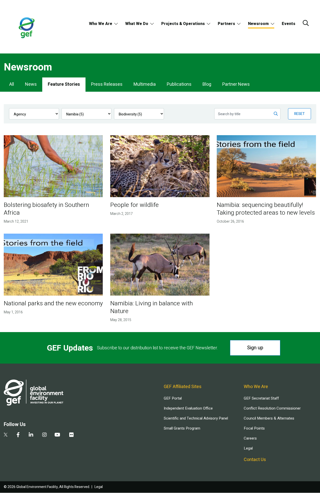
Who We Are (100, 24)
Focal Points (254, 428)
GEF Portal (173, 398)
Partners (226, 24)
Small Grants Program (182, 428)
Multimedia (145, 84)
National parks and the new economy (53, 303)
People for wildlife (134, 205)
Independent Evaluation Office (188, 408)
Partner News (236, 84)
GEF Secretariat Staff (261, 398)
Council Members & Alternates (269, 418)
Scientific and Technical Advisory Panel (196, 418)
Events (288, 24)
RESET (299, 113)
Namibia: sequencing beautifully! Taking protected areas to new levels (266, 209)
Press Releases (106, 84)
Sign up (255, 347)
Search (306, 23)
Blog (206, 84)
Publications (179, 84)
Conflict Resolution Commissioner (272, 408)
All (11, 84)
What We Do (136, 24)
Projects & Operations (183, 24)
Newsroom (258, 24)
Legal (248, 448)
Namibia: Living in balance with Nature (151, 307)
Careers (250, 438)
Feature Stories (64, 84)
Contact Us (255, 459)
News (31, 84)
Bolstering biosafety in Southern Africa (46, 209)
